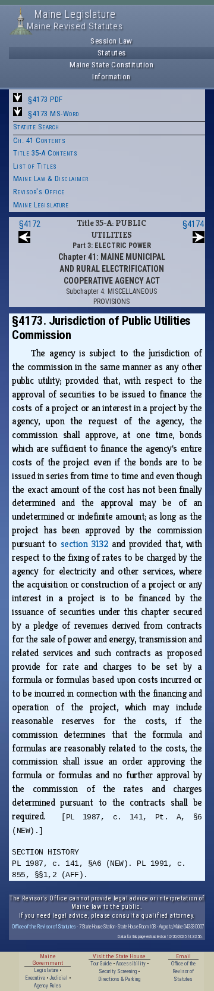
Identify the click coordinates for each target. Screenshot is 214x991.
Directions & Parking (119, 979)
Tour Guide (101, 964)
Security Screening (118, 971)
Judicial (58, 978)
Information (111, 76)
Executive (35, 978)
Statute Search (36, 126)
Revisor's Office (39, 191)
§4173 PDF (45, 99)
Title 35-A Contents (45, 152)
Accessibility (131, 964)
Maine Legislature (41, 204)
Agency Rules (47, 986)
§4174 (193, 224)
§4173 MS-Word (53, 113)
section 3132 (85, 544)
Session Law (111, 40)
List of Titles (35, 165)
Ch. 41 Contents (39, 140)
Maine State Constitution (111, 64)
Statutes (111, 52)
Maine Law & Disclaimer (51, 178)
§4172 (29, 224)
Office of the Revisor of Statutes (44, 926)
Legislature (46, 970)
